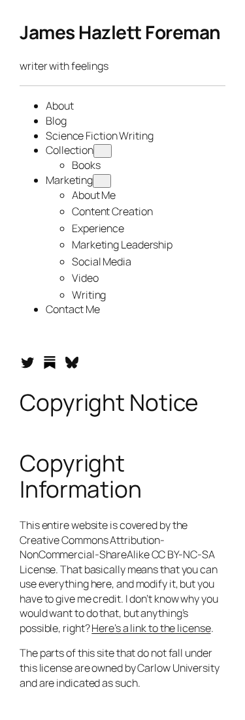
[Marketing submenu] (102, 181)
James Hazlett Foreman (120, 32)
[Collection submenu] (102, 151)
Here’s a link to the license (150, 628)
